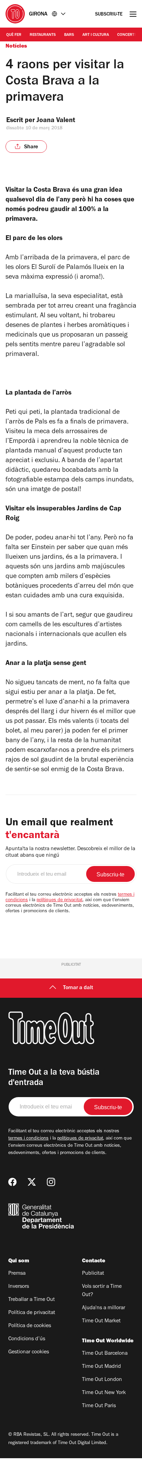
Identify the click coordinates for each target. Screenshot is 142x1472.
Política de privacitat (31, 1313)
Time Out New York (104, 1393)
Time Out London (102, 1380)
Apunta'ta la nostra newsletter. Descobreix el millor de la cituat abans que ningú (70, 852)
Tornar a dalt (78, 988)
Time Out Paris (99, 1406)
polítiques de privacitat (59, 900)
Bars (69, 35)
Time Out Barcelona (105, 1353)
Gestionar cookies (28, 1352)
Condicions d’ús (26, 1339)
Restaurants (43, 35)
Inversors (18, 1287)
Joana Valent (56, 121)
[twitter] (32, 1182)
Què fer (13, 35)
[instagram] (51, 1182)
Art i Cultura (95, 35)
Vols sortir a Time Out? (102, 1291)
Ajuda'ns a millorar (103, 1308)
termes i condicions (28, 1138)
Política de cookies (29, 1326)
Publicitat (93, 1273)
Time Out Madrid (101, 1367)
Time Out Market (101, 1321)
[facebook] (12, 1182)
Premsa (17, 1273)
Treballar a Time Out (31, 1300)
